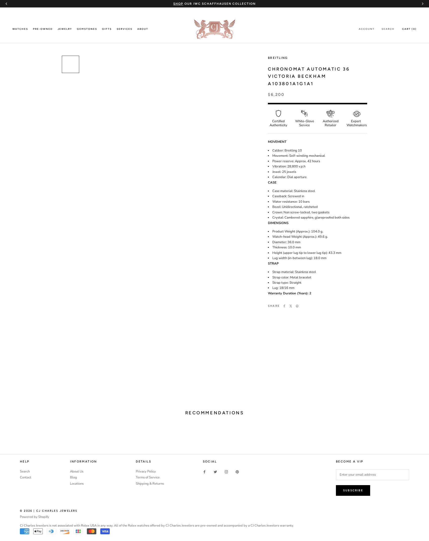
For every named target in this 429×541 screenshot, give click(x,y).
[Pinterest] (297, 306)
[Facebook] (284, 306)
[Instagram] (226, 471)
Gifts (107, 29)
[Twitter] (290, 306)
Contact (25, 477)
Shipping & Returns (150, 483)
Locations (77, 483)
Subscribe (353, 490)
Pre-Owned (43, 29)
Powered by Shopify (34, 517)
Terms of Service (148, 477)
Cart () (409, 29)
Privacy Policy (146, 471)
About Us (76, 471)
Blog (73, 477)
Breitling (278, 58)
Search (388, 29)
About (142, 29)
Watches (20, 29)
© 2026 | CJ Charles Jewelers (49, 510)
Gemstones (87, 29)
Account (367, 29)
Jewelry (65, 29)
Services (124, 29)
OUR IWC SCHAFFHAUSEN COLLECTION (214, 3)
